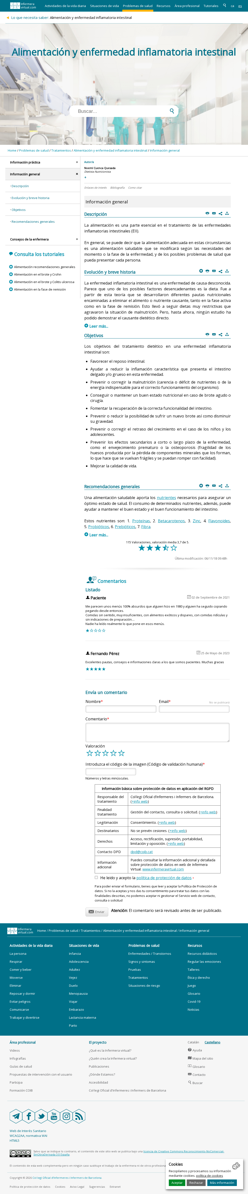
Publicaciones (99, 1066)
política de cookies (209, 1175)
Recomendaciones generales (33, 221)
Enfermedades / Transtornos (149, 953)
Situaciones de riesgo (144, 985)
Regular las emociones (204, 961)
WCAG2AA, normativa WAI (28, 1135)
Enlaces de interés (95, 187)
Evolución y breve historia (30, 198)
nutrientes (166, 497)
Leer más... (96, 326)
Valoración (95, 746)
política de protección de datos (164, 877)
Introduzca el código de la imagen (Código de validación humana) (144, 764)
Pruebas (134, 969)
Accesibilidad (98, 1082)
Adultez (74, 969)
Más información (222, 1182)
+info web (140, 801)
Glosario (194, 993)
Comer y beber (20, 969)
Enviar (96, 911)
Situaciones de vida (104, 6)
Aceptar (177, 1182)
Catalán (193, 1042)
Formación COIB (21, 1090)
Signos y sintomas (141, 961)
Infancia (75, 953)
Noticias (193, 1009)
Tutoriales (211, 6)
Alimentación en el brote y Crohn (37, 274)
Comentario (96, 719)
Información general (165, 150)
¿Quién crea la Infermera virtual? (113, 1058)
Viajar (73, 1001)
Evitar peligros (20, 1001)
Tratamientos (61, 150)
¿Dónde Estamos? (102, 1074)
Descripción (20, 186)
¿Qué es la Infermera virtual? (110, 1050)
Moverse (16, 977)
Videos (15, 1050)
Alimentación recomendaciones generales (44, 267)
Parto (73, 1025)
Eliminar (15, 985)
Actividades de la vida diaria (65, 6)
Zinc (196, 521)
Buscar (195, 1083)
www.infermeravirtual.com (163, 869)
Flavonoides (219, 521)
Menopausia (78, 993)
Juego (192, 985)
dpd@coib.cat (142, 851)
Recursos (163, 6)
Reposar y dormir (22, 993)
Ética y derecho (199, 977)
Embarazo (76, 1009)
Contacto (197, 1074)
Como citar (135, 187)
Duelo (73, 985)
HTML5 (14, 1140)
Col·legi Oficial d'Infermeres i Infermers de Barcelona (127, 1090)
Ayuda (195, 1050)
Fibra (145, 526)
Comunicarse (19, 1009)
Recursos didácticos (202, 953)
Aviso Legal (77, 1186)
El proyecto (98, 1042)
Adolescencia (79, 961)
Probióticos (98, 526)
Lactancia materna (82, 1017)
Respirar (16, 961)
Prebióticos (125, 526)
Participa (16, 1082)
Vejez (73, 977)
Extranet (115, 1186)
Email (194, 701)
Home (12, 150)
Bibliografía (117, 187)
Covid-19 (194, 1001)
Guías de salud (21, 1066)
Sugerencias (97, 1186)
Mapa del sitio (200, 1058)
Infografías (18, 1058)
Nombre (93, 701)
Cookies (60, 1186)
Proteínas (141, 521)
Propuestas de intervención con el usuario (41, 1074)
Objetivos (19, 210)
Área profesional (187, 6)
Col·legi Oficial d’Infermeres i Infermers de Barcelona (66, 1177)
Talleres (194, 969)
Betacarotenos (171, 521)
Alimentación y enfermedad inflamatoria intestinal (110, 150)
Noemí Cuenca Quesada (100, 168)
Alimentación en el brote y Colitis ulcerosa (44, 282)
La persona (18, 953)
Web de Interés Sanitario (28, 1131)
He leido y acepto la (147, 878)
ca (232, 6)
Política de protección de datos (30, 1186)
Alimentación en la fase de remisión (40, 289)
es (240, 6)
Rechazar (196, 1182)
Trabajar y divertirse (24, 1017)
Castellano (212, 1042)
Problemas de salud (138, 6)
